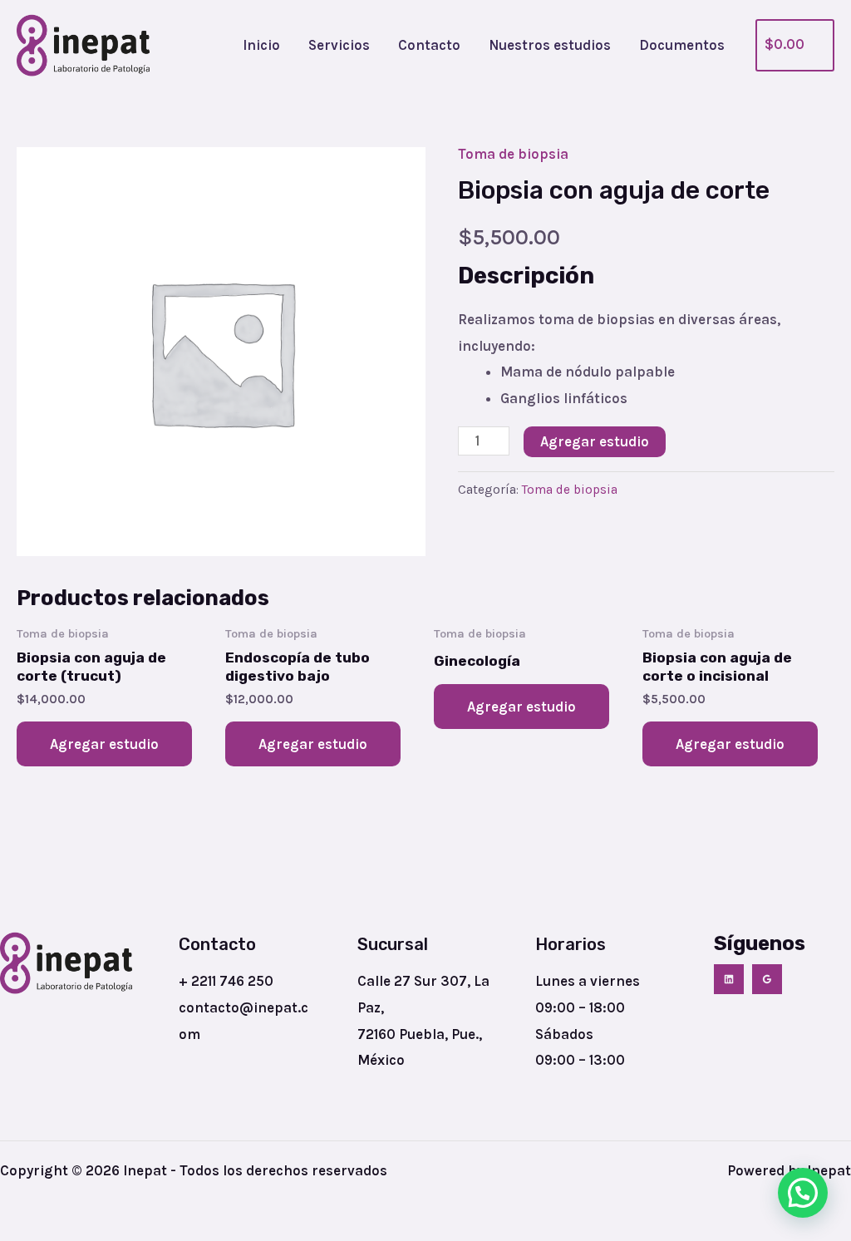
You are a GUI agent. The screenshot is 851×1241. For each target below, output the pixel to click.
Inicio (261, 45)
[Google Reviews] (767, 979)
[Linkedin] (729, 979)
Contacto (429, 45)
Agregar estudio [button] (104, 744)
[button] (803, 1193)
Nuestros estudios (550, 45)
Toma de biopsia (513, 153)
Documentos (682, 45)
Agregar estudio (594, 441)
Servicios (339, 45)
